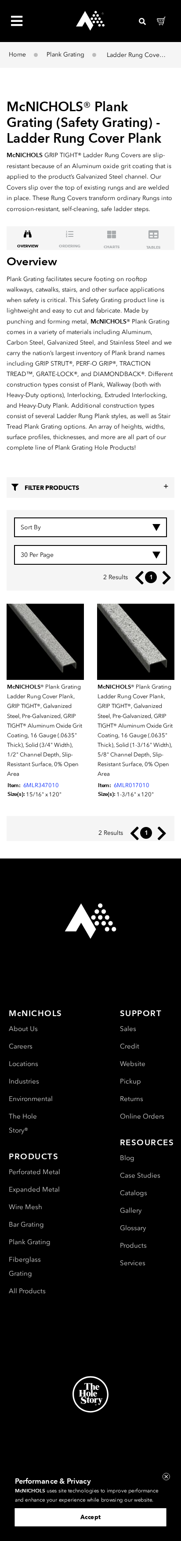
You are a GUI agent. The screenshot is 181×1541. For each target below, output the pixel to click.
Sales (128, 1029)
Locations (23, 1064)
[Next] (164, 578)
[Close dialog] (166, 1476)
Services (132, 1263)
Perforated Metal (34, 1172)
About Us (23, 1029)
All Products (27, 1291)
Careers (21, 1046)
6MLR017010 (131, 785)
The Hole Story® (23, 1123)
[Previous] (137, 578)
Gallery (130, 1210)
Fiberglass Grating (25, 1266)
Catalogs (133, 1193)
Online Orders (142, 1116)
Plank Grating (65, 54)
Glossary (133, 1228)
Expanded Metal (34, 1189)
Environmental (31, 1099)
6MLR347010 (41, 785)
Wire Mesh (25, 1207)
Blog (127, 1158)
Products (133, 1245)
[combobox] (90, 527)
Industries (24, 1081)
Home (17, 54)
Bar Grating (26, 1224)
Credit (129, 1046)
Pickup (130, 1081)
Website (132, 1064)
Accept (90, 1516)
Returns (131, 1099)
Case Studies (140, 1175)
